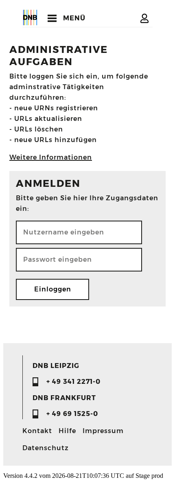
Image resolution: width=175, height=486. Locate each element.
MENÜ (74, 18)
